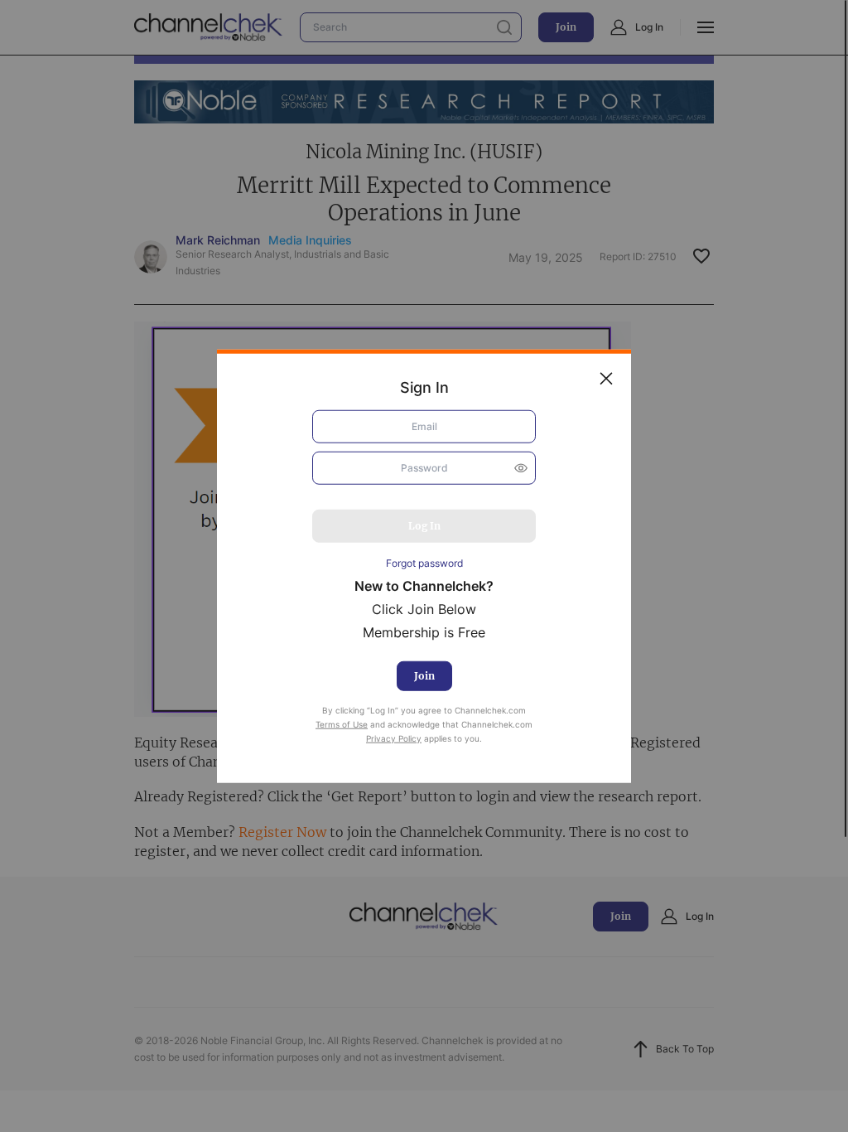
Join (424, 676)
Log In (424, 525)
